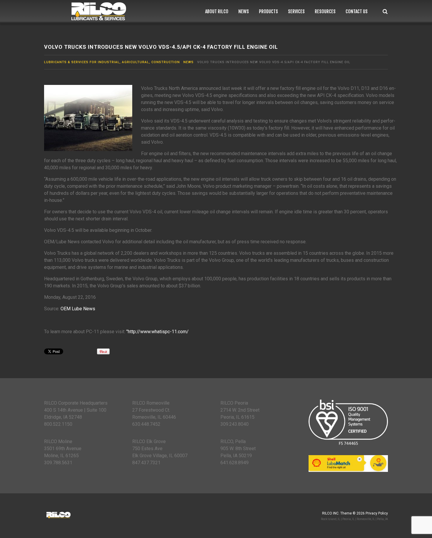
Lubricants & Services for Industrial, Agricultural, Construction (112, 62)
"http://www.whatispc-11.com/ (157, 331)
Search (385, 11)
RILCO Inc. (330, 513)
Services (296, 11)
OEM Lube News (78, 308)
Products (268, 11)
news (188, 62)
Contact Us (357, 11)
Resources (325, 11)
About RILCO (216, 11)
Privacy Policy (377, 513)
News (243, 11)
